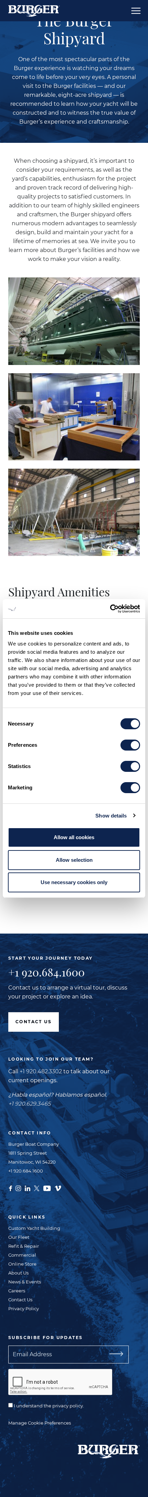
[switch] (130, 745)
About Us (18, 1273)
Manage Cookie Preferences (39, 1423)
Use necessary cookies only (74, 882)
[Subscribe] (113, 1354)
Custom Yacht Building (34, 1228)
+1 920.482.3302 (41, 1071)
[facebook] (10, 1188)
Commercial (22, 1255)
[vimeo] (58, 1188)
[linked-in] (27, 1188)
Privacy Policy (23, 1308)
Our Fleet (18, 1237)
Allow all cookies (74, 837)
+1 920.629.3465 (29, 1103)
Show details (111, 816)
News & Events (24, 1281)
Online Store (22, 1264)
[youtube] (47, 1188)
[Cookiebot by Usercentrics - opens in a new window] (110, 608)
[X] (37, 1188)
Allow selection (74, 860)
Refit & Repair (23, 1246)
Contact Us (33, 1021)
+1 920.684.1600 (46, 972)
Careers (16, 1290)
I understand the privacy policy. (48, 1405)
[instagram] (18, 1188)
